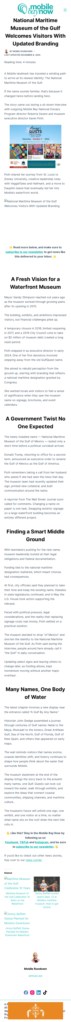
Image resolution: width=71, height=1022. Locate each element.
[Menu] (65, 10)
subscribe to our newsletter (24, 252)
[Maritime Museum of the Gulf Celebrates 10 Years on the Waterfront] (17, 884)
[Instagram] (32, 992)
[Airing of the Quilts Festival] (35, 146)
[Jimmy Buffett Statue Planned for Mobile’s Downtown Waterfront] (17, 919)
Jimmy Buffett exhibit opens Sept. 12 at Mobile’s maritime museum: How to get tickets (47, 900)
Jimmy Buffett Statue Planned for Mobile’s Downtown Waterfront (17, 932)
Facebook (11, 842)
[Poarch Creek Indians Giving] (35, 1010)
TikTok (24, 842)
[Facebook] (26, 992)
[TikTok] (45, 992)
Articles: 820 (35, 976)
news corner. (34, 860)
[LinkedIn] (39, 992)
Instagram (42, 842)
